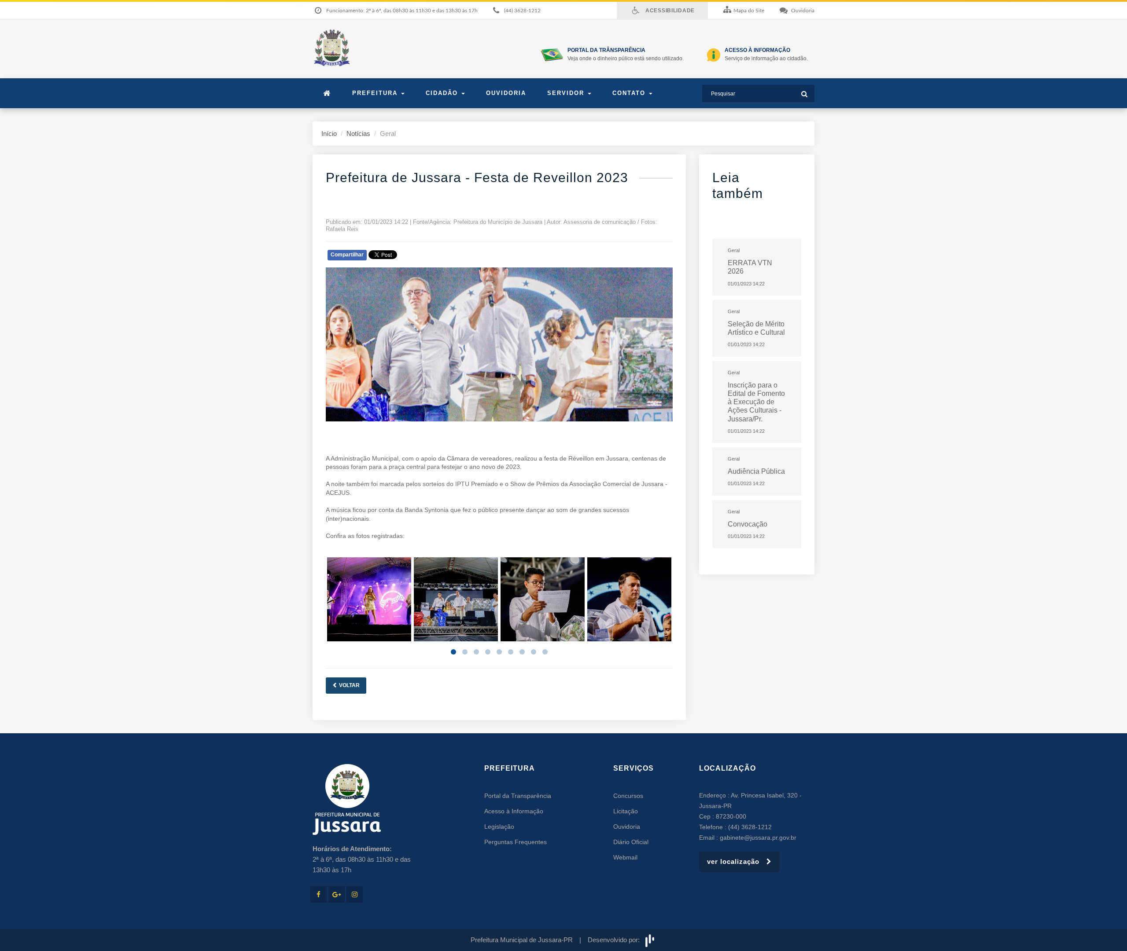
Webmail (625, 857)
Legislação (499, 826)
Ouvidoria (506, 93)
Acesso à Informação (513, 811)
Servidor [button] (567, 93)
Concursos (628, 795)
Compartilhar (347, 255)
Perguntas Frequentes (515, 841)
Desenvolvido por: (615, 940)
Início (329, 133)
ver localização (736, 861)
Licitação (625, 811)
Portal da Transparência (517, 795)
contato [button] (630, 93)
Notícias (358, 133)
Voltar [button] (349, 685)
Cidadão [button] (443, 93)
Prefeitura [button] (376, 93)
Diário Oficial (630, 841)
